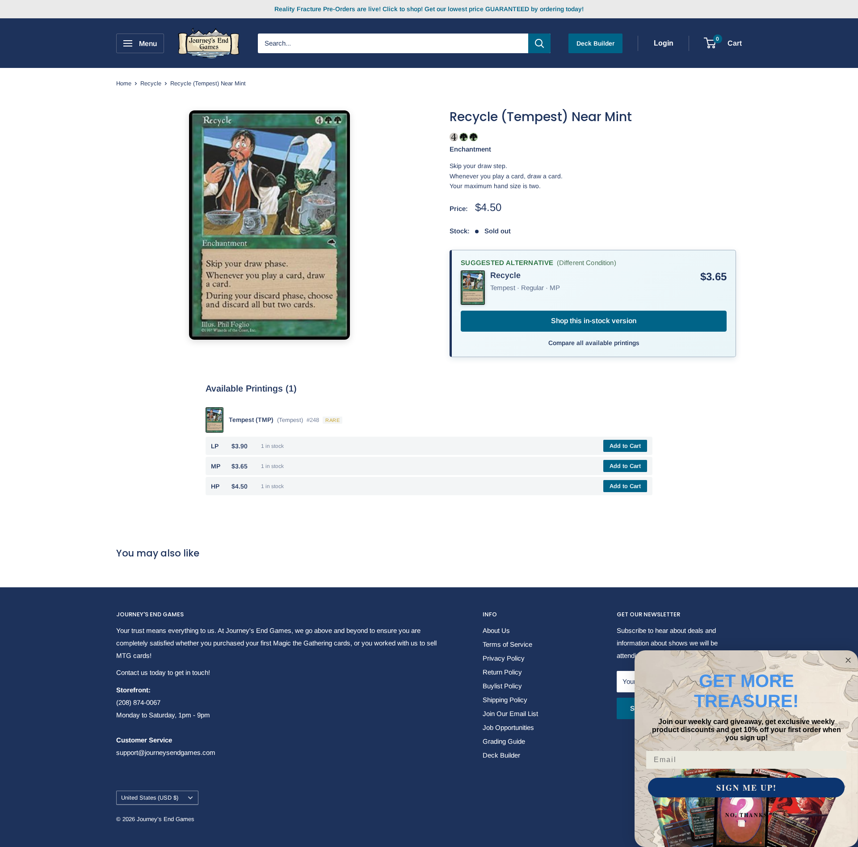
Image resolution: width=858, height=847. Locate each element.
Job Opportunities (508, 727)
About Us (496, 630)
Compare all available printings (593, 342)
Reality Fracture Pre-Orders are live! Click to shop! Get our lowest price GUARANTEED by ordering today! (429, 9)
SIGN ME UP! (746, 787)
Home (123, 83)
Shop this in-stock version (593, 320)
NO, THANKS (746, 815)
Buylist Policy (502, 686)
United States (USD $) (149, 797)
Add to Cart (625, 445)
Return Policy (502, 672)
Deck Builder (595, 43)
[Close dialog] (848, 660)
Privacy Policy (504, 658)
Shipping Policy (505, 700)
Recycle (150, 83)
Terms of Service (507, 644)
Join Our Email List (510, 713)
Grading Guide (504, 741)
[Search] (539, 43)
